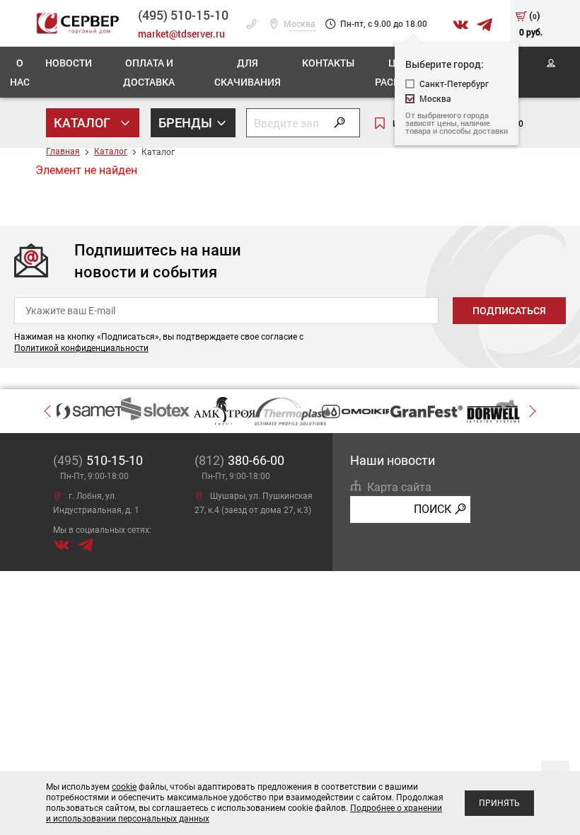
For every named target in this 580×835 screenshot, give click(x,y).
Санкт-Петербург (454, 83)
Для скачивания (247, 72)
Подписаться (509, 310)
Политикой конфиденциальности (81, 348)
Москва (298, 24)
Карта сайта (399, 487)
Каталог (83, 122)
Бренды (186, 122)
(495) (98, 460)
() (531, 23)
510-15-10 (183, 14)
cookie (124, 787)
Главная (63, 151)
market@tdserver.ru (181, 33)
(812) (239, 460)
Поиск (432, 509)
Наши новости (392, 460)
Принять (499, 803)
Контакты (328, 62)
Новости (68, 62)
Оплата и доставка (149, 72)
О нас (20, 72)
